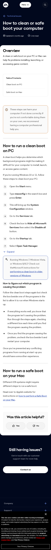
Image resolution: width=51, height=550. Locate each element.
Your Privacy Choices (25, 546)
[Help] (5, 5)
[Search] (45, 5)
